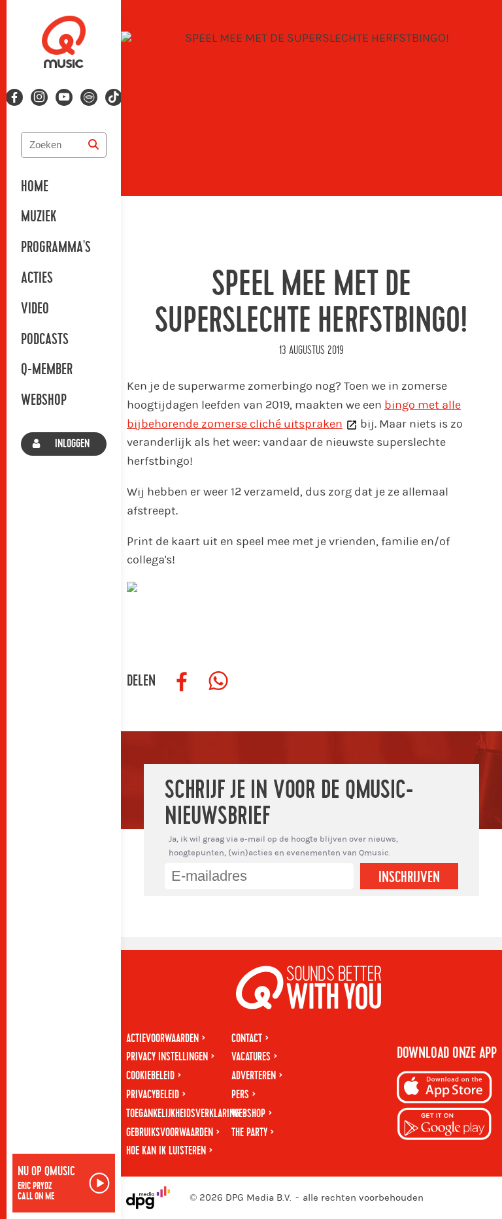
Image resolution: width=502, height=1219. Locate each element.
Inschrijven (409, 877)
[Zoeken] (93, 145)
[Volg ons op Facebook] (14, 97)
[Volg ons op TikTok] (113, 97)
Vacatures (251, 1056)
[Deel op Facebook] (181, 682)
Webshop (44, 400)
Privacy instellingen (167, 1056)
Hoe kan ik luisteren (166, 1150)
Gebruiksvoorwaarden (169, 1132)
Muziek (38, 217)
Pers (240, 1094)
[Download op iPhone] (444, 1089)
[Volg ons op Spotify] (88, 97)
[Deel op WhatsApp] (218, 682)
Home (34, 187)
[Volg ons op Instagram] (39, 97)
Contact (246, 1038)
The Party (249, 1132)
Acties (37, 278)
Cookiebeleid (150, 1075)
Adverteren (253, 1075)
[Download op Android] (444, 1126)
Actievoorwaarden (162, 1038)
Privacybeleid (152, 1094)
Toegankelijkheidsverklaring (182, 1113)
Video (35, 309)
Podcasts (45, 339)
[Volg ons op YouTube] (64, 97)
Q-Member (47, 369)
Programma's (56, 247)
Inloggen (72, 443)
